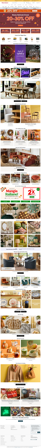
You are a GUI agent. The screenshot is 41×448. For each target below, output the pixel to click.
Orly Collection (36, 287)
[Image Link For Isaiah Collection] (5, 281)
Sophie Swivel (25, 287)
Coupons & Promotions (13, 438)
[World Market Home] (5, 2)
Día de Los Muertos (34, 144)
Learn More (10, 403)
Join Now (31, 403)
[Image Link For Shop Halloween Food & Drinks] (15, 72)
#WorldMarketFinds (21, 419)
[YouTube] (36, 439)
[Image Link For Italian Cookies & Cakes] (35, 201)
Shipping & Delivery (2, 438)
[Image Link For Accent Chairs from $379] (5, 178)
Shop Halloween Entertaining (5, 78)
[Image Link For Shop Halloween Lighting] (25, 72)
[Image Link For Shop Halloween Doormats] (35, 72)
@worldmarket (15, 419)
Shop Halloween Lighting (25, 78)
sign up (39, 432)
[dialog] (20, 447)
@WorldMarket (32, 437)
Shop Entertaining (17, 311)
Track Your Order (2, 427)
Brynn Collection (15, 287)
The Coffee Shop (24, 311)
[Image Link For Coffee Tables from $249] (15, 178)
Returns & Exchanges (3, 428)
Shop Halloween (25, 8)
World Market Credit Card (13, 439)
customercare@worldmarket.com (14, 429)
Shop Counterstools (30, 125)
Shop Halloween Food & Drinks (15, 78)
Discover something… (14, 2)
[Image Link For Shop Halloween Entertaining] (5, 72)
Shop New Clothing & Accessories (20, 384)
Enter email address (34, 432)
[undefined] (37, 6)
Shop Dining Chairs (10, 125)
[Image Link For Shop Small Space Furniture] (35, 178)
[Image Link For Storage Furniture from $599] (25, 178)
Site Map (22, 439)
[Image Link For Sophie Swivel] (25, 281)
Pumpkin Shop (10, 360)
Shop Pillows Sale (15, 8)
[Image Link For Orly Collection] (35, 281)
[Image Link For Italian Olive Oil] (25, 201)
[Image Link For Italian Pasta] (5, 201)
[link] (38, 2)
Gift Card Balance (2, 439)
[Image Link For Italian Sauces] (15, 201)
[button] (3, 6)
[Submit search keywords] (24, 2)
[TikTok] (32, 439)
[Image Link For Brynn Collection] (15, 281)
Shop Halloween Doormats (35, 78)
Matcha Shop (30, 360)
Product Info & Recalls (3, 444)
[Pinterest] (35, 439)
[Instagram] (33, 439)
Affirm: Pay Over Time (3, 443)
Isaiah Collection (5, 287)
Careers (21, 438)
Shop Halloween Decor (20, 64)
